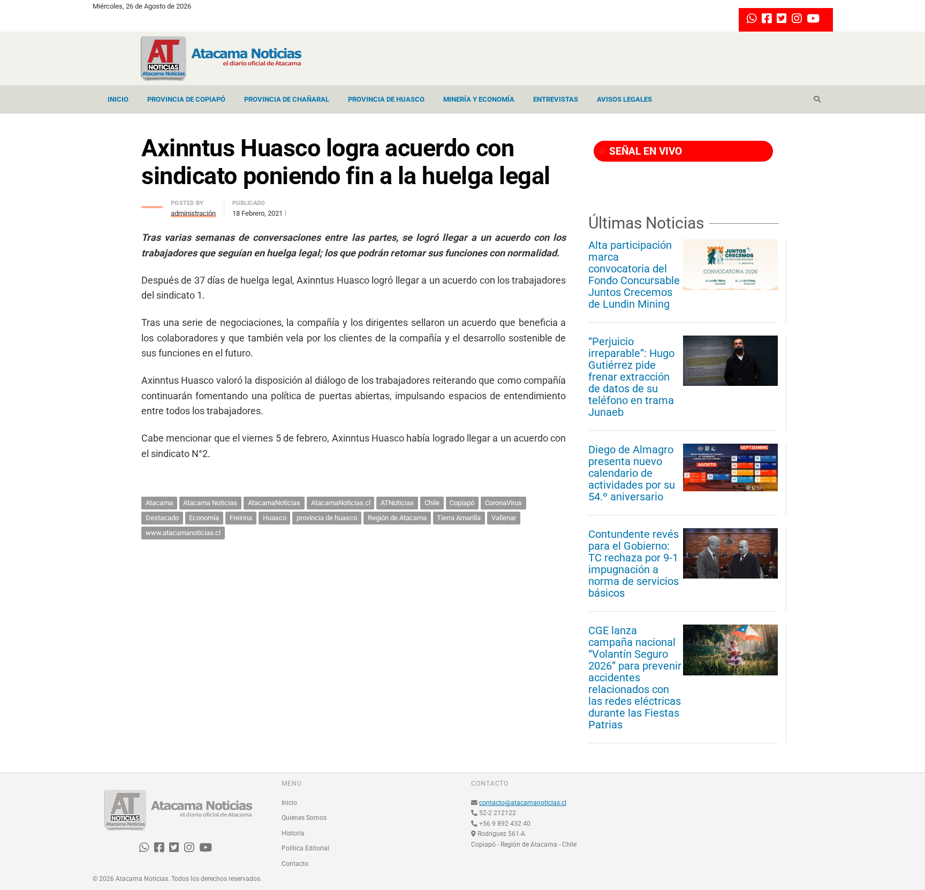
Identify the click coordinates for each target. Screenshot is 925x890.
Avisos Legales (624, 99)
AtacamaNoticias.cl (340, 503)
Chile (431, 503)
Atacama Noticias (210, 503)
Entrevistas (555, 99)
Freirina (241, 518)
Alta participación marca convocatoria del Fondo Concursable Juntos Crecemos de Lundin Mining (634, 274)
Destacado (162, 518)
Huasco (274, 518)
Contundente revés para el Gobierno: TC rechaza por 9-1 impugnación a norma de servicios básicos (633, 563)
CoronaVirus (503, 503)
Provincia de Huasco (386, 99)
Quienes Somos (304, 817)
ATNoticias (397, 503)
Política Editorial (305, 848)
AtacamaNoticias (274, 503)
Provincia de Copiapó (186, 99)
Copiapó (462, 503)
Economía (204, 518)
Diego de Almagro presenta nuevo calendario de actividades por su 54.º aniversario (631, 473)
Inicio (118, 99)
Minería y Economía (478, 99)
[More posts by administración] (152, 204)
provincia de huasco (327, 518)
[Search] (817, 99)
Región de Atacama (397, 518)
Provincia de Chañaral (286, 99)
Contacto (295, 864)
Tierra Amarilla (459, 518)
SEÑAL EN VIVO (644, 151)
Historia (293, 833)
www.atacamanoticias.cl (183, 533)
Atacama (159, 503)
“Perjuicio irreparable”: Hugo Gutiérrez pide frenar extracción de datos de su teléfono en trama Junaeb (631, 377)
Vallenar (503, 518)
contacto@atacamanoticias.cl (522, 803)
